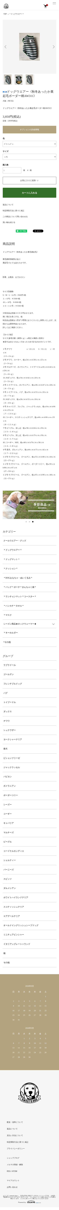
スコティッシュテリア (13, 907)
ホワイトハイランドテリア (15, 897)
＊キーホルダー (10, 633)
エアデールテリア (11, 916)
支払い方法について (15, 1135)
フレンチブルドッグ (12, 684)
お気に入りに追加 (28, 180)
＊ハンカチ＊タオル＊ (13, 606)
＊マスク (7, 615)
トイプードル (9, 702)
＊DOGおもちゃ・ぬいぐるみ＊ (18, 578)
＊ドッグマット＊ (11, 559)
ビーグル (7, 842)
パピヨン (7, 777)
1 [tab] (26, 521)
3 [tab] (32, 521)
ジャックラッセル (11, 767)
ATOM (14, 1171)
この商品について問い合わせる (15, 217)
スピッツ (7, 879)
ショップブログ (13, 1158)
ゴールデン (8, 674)
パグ (5, 693)
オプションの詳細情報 (29, 130)
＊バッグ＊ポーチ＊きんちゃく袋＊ (19, 587)
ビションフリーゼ (11, 758)
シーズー (7, 804)
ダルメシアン (9, 888)
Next (53, 47)
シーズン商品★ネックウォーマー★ (19, 624)
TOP (5, 14)
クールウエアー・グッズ (14, 541)
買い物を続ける (9, 222)
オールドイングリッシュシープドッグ (20, 925)
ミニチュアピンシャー (13, 935)
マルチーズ (8, 832)
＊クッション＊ (10, 568)
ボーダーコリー (10, 795)
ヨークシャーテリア (12, 739)
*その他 (7, 642)
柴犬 (5, 749)
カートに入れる (29, 193)
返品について (8, 205)
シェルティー (9, 860)
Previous (6, 47)
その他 (6, 962)
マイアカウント (13, 1180)
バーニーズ (8, 870)
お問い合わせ (12, 1187)
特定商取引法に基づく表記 (13, 211)
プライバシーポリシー (16, 1149)
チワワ (6, 721)
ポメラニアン (9, 786)
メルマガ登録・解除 (15, 1165)
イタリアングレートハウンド (16, 944)
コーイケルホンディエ (13, 851)
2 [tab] (29, 521)
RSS (9, 1171)
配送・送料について (15, 1122)
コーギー (7, 814)
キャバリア (8, 823)
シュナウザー (9, 730)
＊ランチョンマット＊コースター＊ (19, 596)
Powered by (22, 1202)
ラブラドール (9, 665)
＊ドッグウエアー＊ (16, 14)
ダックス (7, 711)
